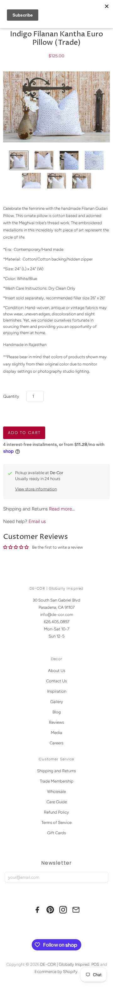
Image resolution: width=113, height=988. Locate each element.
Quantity (11, 396)
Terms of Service (56, 822)
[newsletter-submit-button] (102, 877)
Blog (56, 712)
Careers (56, 743)
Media (56, 732)
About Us (56, 670)
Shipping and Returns (56, 770)
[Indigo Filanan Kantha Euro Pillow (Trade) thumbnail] (18, 160)
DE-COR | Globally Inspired (64, 964)
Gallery (56, 701)
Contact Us (56, 681)
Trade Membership (56, 781)
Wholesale (56, 791)
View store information (36, 489)
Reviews (56, 722)
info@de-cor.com (56, 614)
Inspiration (56, 691)
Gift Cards (56, 832)
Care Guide (56, 801)
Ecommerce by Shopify (56, 971)
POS (95, 964)
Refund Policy (56, 812)
